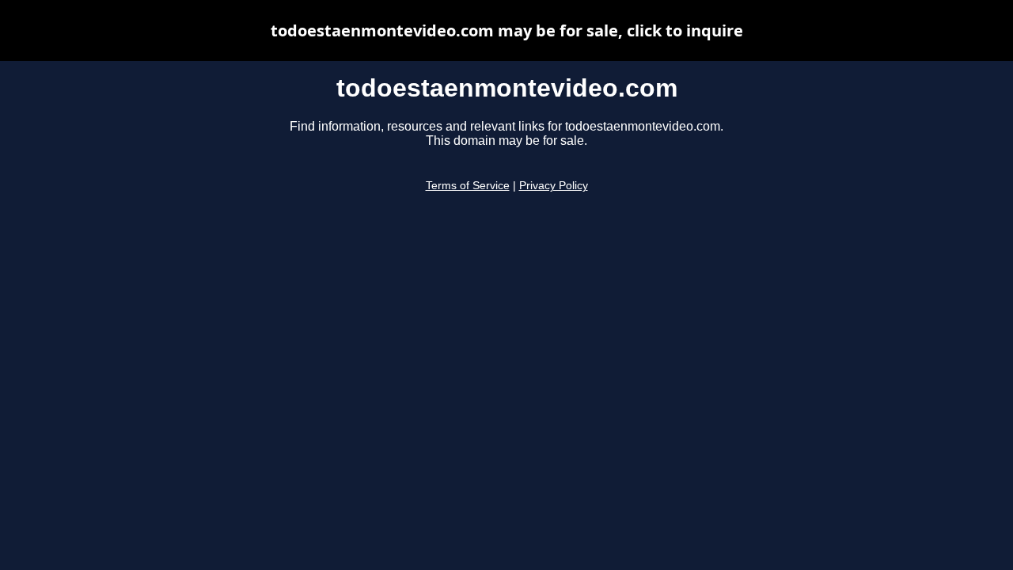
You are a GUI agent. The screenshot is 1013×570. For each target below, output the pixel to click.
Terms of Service (468, 186)
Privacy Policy (553, 186)
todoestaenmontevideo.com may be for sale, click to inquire (507, 30)
